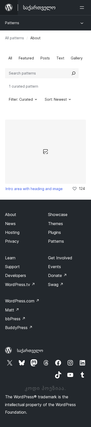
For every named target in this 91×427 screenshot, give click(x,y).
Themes (55, 223)
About (10, 214)
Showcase (57, 214)
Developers (15, 275)
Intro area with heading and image (34, 189)
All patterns (14, 38)
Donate (57, 275)
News (10, 223)
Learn (10, 257)
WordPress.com (22, 300)
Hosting (12, 232)
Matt (12, 309)
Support (12, 266)
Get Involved (60, 257)
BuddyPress (19, 327)
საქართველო (30, 350)
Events (54, 266)
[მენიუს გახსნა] (83, 7)
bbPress (15, 318)
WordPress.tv (20, 284)
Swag (55, 284)
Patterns (12, 23)
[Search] (74, 73)
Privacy (12, 241)
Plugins (54, 232)
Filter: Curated (21, 99)
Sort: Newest (56, 99)
